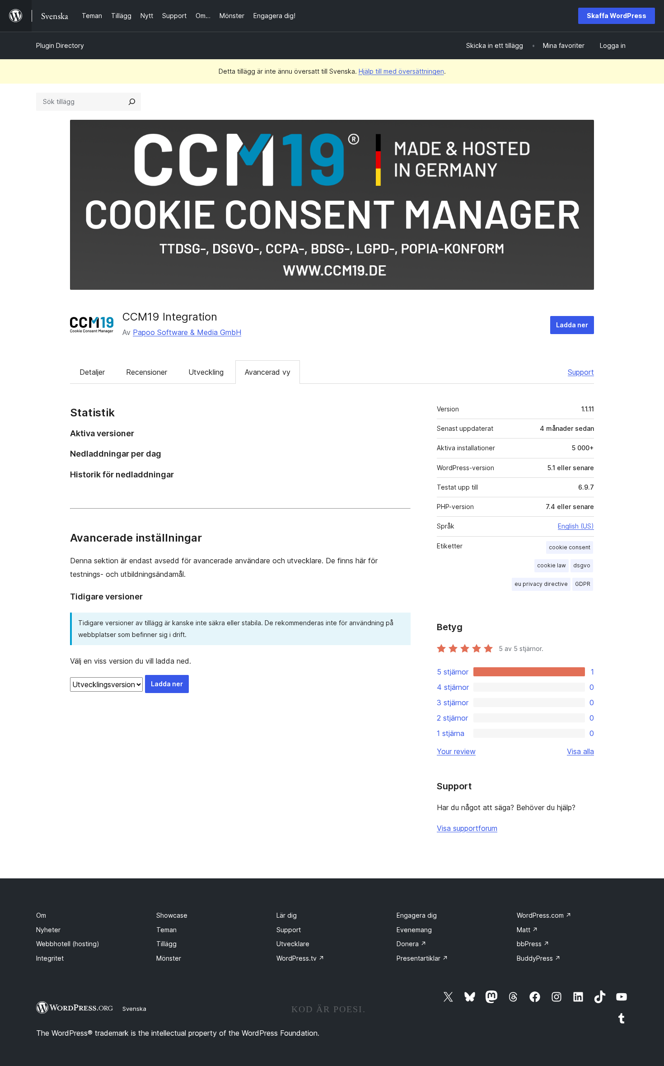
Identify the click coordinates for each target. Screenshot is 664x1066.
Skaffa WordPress (616, 15)
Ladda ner (572, 325)
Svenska (134, 1008)
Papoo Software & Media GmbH (187, 332)
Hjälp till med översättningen (401, 71)
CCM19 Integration (169, 316)
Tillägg (166, 944)
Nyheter (48, 930)
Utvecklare (292, 944)
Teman (166, 930)
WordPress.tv (300, 958)
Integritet (50, 958)
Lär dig (286, 915)
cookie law (551, 565)
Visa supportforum (467, 828)
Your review (456, 751)
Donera (411, 944)
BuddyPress (539, 958)
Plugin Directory (60, 45)
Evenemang (414, 930)
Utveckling (206, 372)
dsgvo (581, 565)
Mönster (168, 958)
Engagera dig (417, 915)
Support (581, 372)
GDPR (582, 583)
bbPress (533, 944)
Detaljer (92, 372)
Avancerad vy (267, 372)
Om (41, 915)
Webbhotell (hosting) (67, 944)
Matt (527, 930)
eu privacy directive (541, 583)
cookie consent (569, 547)
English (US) (576, 526)
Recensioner (146, 372)
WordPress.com (544, 915)
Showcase (171, 915)
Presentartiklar (422, 958)
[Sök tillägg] (132, 102)
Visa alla (580, 751)
